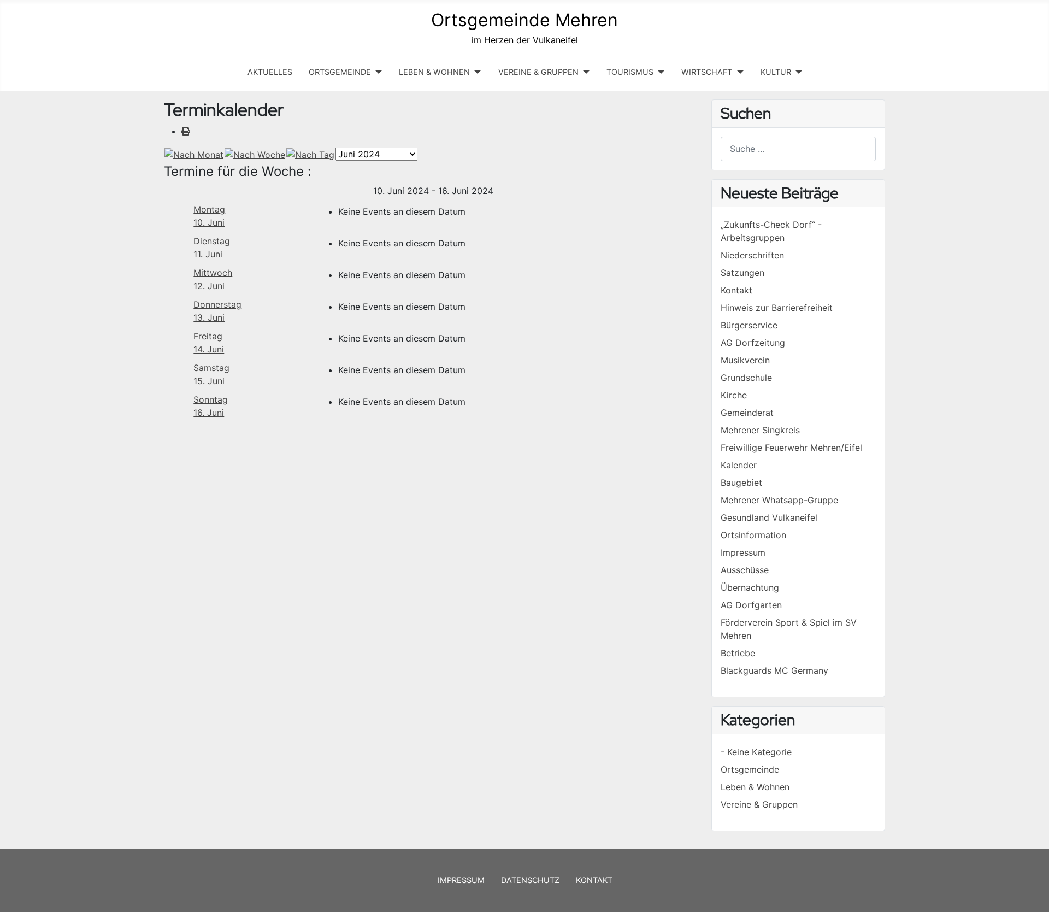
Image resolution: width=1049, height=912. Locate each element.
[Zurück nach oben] (1029, 891)
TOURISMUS (629, 72)
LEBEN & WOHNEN (434, 72)
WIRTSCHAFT (706, 72)
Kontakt (594, 880)
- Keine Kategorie (756, 751)
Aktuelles (269, 72)
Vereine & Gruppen (759, 804)
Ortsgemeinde (750, 769)
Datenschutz (530, 880)
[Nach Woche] (255, 153)
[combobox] (798, 149)
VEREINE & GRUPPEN (538, 72)
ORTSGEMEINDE (340, 72)
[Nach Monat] (193, 153)
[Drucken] (185, 131)
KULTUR (776, 72)
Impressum (461, 880)
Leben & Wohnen (755, 786)
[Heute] (310, 153)
